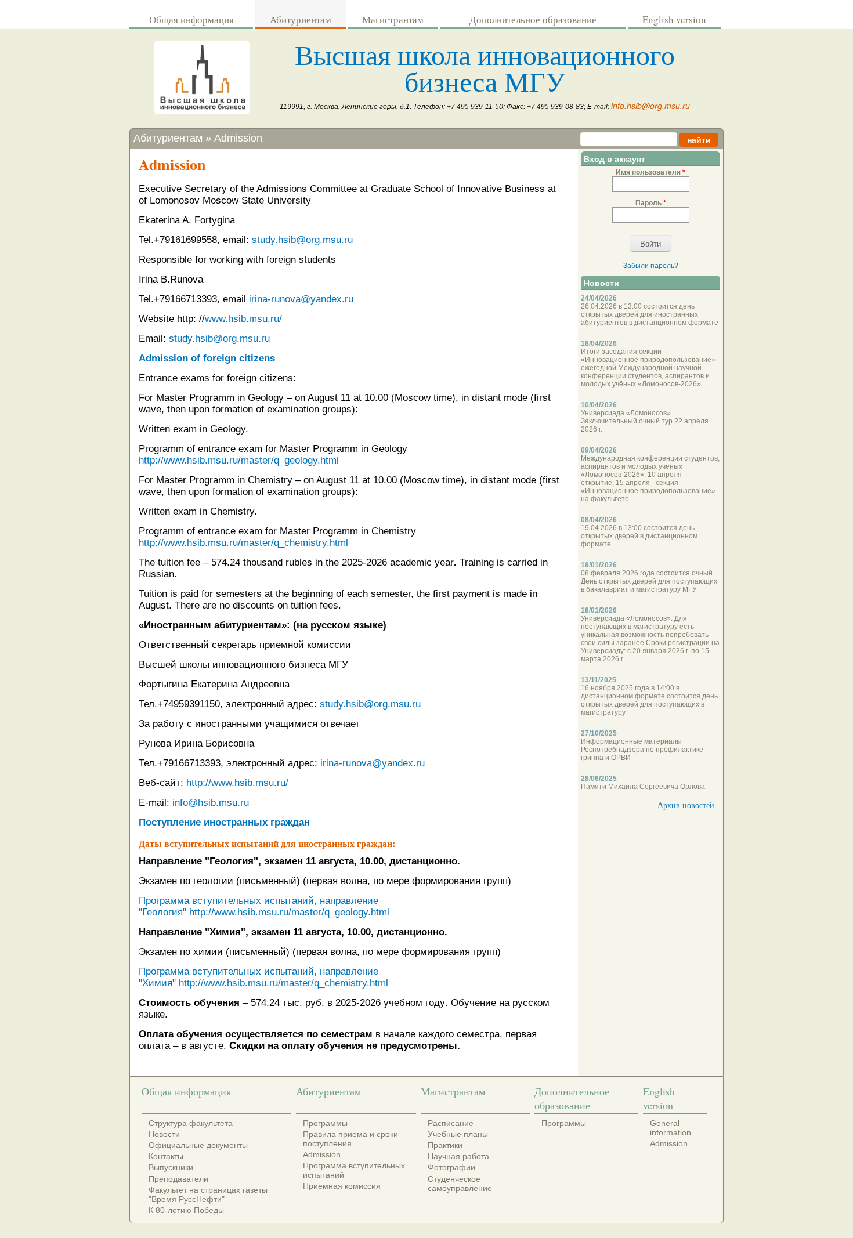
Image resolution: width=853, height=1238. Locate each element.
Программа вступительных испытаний (354, 1170)
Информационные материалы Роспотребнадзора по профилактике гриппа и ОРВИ (642, 749)
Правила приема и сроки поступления (350, 1139)
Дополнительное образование (533, 19)
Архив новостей (685, 804)
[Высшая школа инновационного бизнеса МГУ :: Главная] (202, 111)
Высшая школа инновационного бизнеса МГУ (485, 67)
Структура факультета (191, 1123)
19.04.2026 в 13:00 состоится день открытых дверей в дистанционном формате (639, 536)
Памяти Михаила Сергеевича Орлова (643, 787)
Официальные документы (198, 1145)
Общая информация (191, 19)
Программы (325, 1123)
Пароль (650, 203)
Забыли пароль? (650, 266)
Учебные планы (458, 1134)
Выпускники (171, 1167)
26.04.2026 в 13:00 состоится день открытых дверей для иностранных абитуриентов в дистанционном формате (649, 314)
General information (670, 1127)
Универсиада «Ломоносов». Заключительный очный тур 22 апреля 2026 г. (645, 421)
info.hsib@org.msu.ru (650, 105)
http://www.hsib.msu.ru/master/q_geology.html (239, 460)
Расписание (451, 1123)
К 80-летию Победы (186, 1210)
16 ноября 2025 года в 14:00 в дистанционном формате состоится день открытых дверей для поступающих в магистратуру (649, 700)
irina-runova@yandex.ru (301, 299)
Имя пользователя (650, 172)
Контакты (166, 1156)
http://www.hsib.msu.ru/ (237, 782)
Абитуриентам (300, 19)
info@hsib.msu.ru (210, 802)
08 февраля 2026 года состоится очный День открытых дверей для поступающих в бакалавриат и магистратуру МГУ (649, 581)
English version (674, 19)
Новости (164, 1134)
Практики (445, 1145)
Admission (238, 138)
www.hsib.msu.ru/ (243, 318)
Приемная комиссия (342, 1185)
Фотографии (451, 1167)
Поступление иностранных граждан (224, 822)
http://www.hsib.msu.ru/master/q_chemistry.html (243, 542)
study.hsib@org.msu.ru (302, 239)
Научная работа (458, 1156)
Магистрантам (393, 19)
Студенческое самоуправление (460, 1183)
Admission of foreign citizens (207, 358)
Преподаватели (178, 1178)
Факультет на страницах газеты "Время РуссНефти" (208, 1194)
